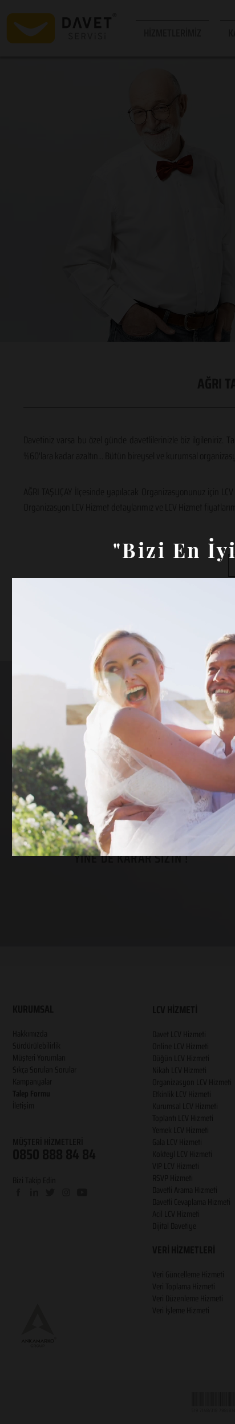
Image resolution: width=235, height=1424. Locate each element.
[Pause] (26, 840)
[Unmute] (46, 840)
